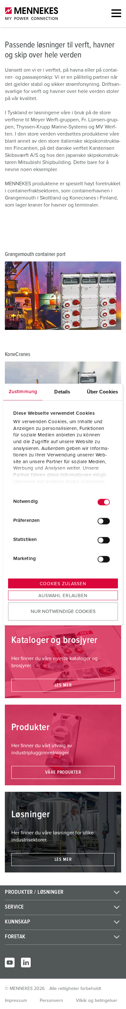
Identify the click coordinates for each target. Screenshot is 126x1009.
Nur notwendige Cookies (63, 611)
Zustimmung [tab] (23, 391)
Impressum (16, 1000)
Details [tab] (62, 391)
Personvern (51, 1000)
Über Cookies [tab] (102, 391)
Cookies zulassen (63, 583)
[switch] (104, 521)
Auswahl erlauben (62, 595)
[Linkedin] (26, 962)
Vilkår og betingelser (96, 1000)
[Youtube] (10, 962)
